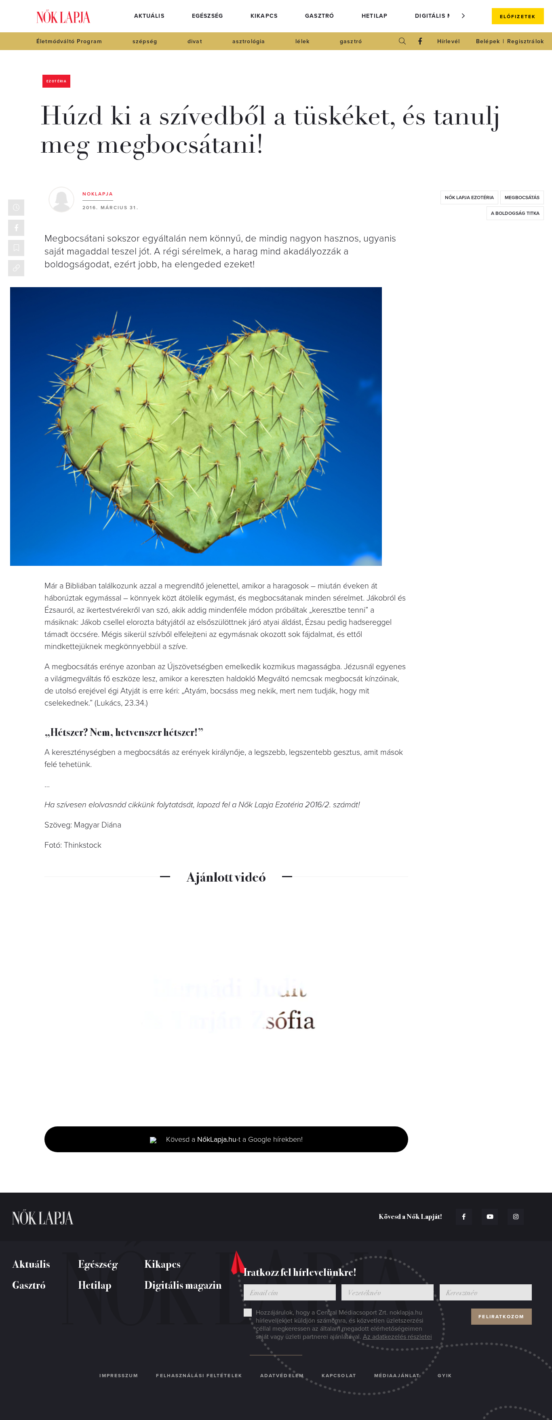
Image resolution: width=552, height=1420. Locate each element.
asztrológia (248, 41)
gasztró (351, 41)
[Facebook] (420, 41)
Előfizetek (518, 16)
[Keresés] (402, 41)
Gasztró (319, 16)
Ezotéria (56, 81)
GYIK (445, 1375)
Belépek (488, 41)
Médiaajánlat (397, 1375)
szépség (145, 41)
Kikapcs (264, 16)
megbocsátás (522, 197)
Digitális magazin (445, 16)
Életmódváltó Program (69, 41)
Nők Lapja (63, 16)
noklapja (97, 194)
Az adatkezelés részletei (397, 1337)
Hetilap (375, 16)
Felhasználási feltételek (199, 1375)
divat (195, 41)
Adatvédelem (282, 1375)
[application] (226, 1004)
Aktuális (149, 16)
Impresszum (118, 1375)
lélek (302, 41)
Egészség (207, 16)
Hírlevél (448, 41)
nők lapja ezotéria (469, 197)
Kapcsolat (339, 1375)
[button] (463, 16)
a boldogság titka (515, 213)
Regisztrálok (525, 41)
